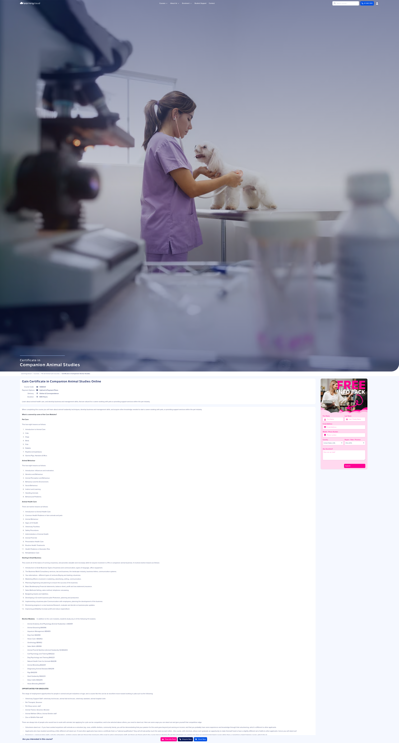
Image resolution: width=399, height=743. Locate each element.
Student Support (200, 3)
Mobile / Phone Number (330, 432)
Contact (212, 3)
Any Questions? (328, 449)
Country (325, 440)
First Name (326, 416)
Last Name (348, 416)
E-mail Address (327, 424)
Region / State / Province (353, 440)
